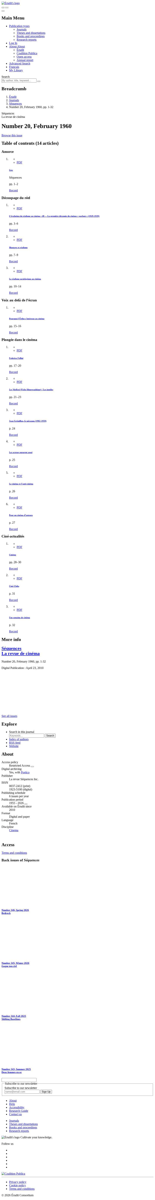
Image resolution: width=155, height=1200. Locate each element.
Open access (24, 56)
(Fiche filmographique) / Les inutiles (31, 389)
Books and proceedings (31, 36)
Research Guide (18, 1110)
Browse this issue (12, 135)
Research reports (26, 39)
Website (14, 746)
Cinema (13, 830)
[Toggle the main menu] (3, 11)
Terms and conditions (14, 852)
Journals (21, 29)
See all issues (9, 716)
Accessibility (16, 1107)
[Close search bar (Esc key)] (6, 7)
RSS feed (14, 742)
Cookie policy (17, 1185)
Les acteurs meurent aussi (20, 452)
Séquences (15, 103)
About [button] (13, 46)
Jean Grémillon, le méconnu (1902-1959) (27, 421)
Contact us (15, 1114)
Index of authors (19, 739)
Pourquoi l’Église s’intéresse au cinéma (26, 318)
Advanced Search (19, 63)
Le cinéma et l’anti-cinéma (21, 484)
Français (14, 66)
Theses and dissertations (31, 32)
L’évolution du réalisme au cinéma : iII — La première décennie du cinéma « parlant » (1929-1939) (54, 216)
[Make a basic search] (3, 7)
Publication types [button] (19, 26)
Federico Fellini (16, 358)
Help (12, 1104)
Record (13, 190)
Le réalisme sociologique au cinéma (25, 279)
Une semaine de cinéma (19, 617)
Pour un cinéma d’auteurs (21, 515)
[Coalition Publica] (13, 1173)
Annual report (25, 60)
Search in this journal (21, 731)
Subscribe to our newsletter (21, 1088)
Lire (11, 170)
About (21, 46)
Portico (25, 772)
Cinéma (12, 555)
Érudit (20, 49)
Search (6, 76)
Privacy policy (17, 1182)
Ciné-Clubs (14, 586)
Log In (13, 43)
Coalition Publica (27, 53)
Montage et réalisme (18, 247)
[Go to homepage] (11, 3)
